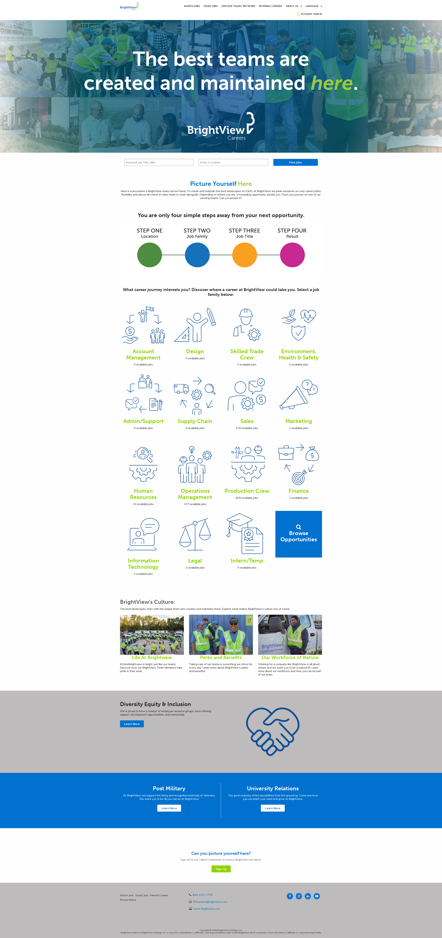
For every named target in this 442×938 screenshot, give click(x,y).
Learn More (132, 724)
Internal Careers (270, 6)
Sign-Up (221, 869)
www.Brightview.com (206, 908)
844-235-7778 (202, 895)
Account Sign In (311, 14)
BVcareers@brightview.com (210, 901)
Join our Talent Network (238, 6)
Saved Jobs (211, 6)
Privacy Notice (128, 899)
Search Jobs (192, 6)
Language (312, 6)
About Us (292, 6)
